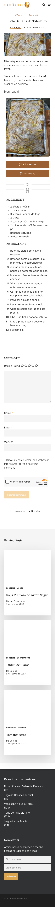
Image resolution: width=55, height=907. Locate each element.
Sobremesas (23, 657)
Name (8, 413)
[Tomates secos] (27, 722)
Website (8, 442)
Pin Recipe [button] (29, 173)
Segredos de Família (15, 821)
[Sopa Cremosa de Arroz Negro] (27, 582)
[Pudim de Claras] (27, 652)
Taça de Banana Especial (18, 795)
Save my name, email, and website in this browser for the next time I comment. (26, 464)
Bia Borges (15, 27)
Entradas (11, 727)
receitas (33, 14)
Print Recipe (29, 164)
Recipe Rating (12, 365)
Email (8, 427)
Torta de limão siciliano (17, 812)
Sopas (20, 588)
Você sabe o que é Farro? (19, 803)
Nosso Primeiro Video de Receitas (23, 786)
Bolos (18, 14)
